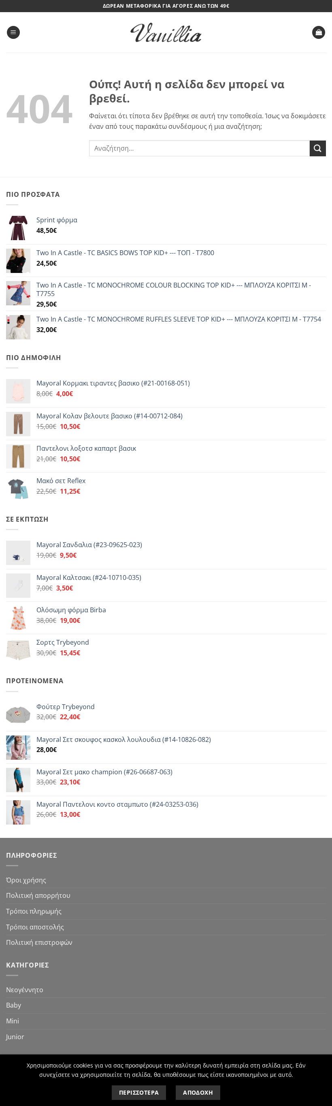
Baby (13, 1005)
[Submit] (318, 148)
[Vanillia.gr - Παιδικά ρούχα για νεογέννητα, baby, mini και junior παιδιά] (166, 33)
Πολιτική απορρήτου (38, 895)
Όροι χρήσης (26, 880)
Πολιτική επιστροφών (39, 942)
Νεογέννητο (24, 989)
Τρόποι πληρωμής (34, 911)
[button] (13, 32)
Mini (12, 1020)
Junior (15, 1036)
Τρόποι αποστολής (35, 927)
